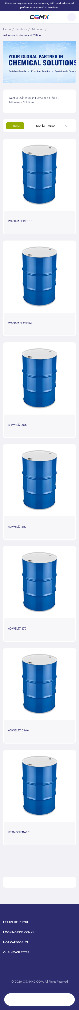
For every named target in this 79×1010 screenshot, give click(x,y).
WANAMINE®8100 (20, 221)
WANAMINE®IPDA (20, 323)
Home (7, 29)
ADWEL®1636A (18, 730)
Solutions (21, 29)
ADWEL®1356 (17, 425)
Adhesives (37, 29)
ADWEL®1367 (17, 527)
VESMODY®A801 (19, 832)
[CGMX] (39, 17)
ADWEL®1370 (17, 628)
